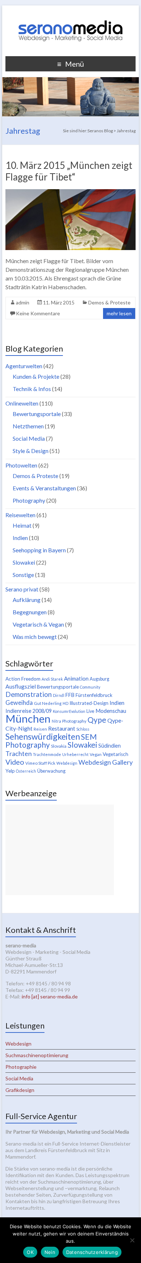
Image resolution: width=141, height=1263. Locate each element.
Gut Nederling (47, 703)
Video (14, 761)
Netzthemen (28, 426)
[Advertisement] (59, 850)
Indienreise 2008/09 (28, 711)
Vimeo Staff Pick (40, 763)
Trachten (18, 753)
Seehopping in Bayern (39, 550)
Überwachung (51, 771)
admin (22, 302)
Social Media (29, 438)
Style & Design (30, 450)
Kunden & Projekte (36, 376)
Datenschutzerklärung (92, 1252)
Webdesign (66, 763)
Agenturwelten (23, 365)
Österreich (26, 771)
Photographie (21, 1067)
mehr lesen (119, 313)
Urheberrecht (75, 754)
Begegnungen (30, 611)
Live (90, 711)
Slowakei (24, 562)
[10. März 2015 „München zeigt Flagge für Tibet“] (70, 192)
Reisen (40, 729)
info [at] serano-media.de (50, 996)
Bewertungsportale (37, 413)
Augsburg (99, 679)
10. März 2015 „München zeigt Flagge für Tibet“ (68, 171)
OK (30, 1252)
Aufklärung (26, 599)
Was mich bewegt (35, 636)
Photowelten (21, 465)
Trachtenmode (47, 754)
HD (65, 703)
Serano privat (21, 589)
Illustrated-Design (88, 703)
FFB (69, 695)
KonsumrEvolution (69, 711)
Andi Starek (52, 679)
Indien (20, 537)
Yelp (10, 771)
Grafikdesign (19, 1090)
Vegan (96, 754)
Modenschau (110, 710)
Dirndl (58, 695)
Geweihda (19, 702)
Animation (76, 678)
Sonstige (23, 574)
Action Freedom (22, 679)
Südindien (109, 746)
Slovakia (59, 746)
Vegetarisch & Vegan (38, 624)
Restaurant (61, 728)
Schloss (82, 729)
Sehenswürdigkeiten (42, 736)
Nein (49, 1252)
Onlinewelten (21, 403)
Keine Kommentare (38, 313)
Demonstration (28, 694)
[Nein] (132, 1240)
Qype (96, 719)
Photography (29, 500)
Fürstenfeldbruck (94, 695)
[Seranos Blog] (70, 14)
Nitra (56, 721)
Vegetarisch (115, 754)
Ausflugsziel (20, 686)
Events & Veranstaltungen (44, 488)
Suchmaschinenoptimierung (36, 1055)
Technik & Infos (32, 388)
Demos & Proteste (109, 302)
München (28, 718)
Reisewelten (20, 514)
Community (90, 687)
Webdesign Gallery (105, 762)
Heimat (22, 525)
